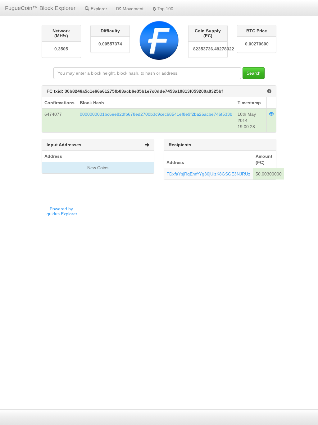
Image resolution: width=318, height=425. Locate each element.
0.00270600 (257, 43)
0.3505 (61, 48)
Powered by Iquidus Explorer (61, 211)
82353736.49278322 (208, 48)
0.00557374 (110, 43)
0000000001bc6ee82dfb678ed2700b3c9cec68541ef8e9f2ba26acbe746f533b (156, 114)
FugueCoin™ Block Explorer (40, 8)
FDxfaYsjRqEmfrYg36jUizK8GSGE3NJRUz (208, 173)
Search (254, 73)
